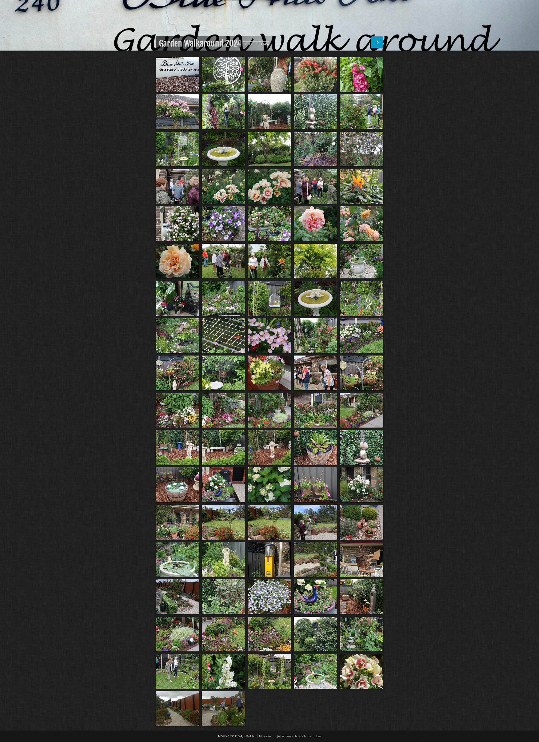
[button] (8, 734)
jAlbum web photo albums (294, 736)
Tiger (317, 736)
